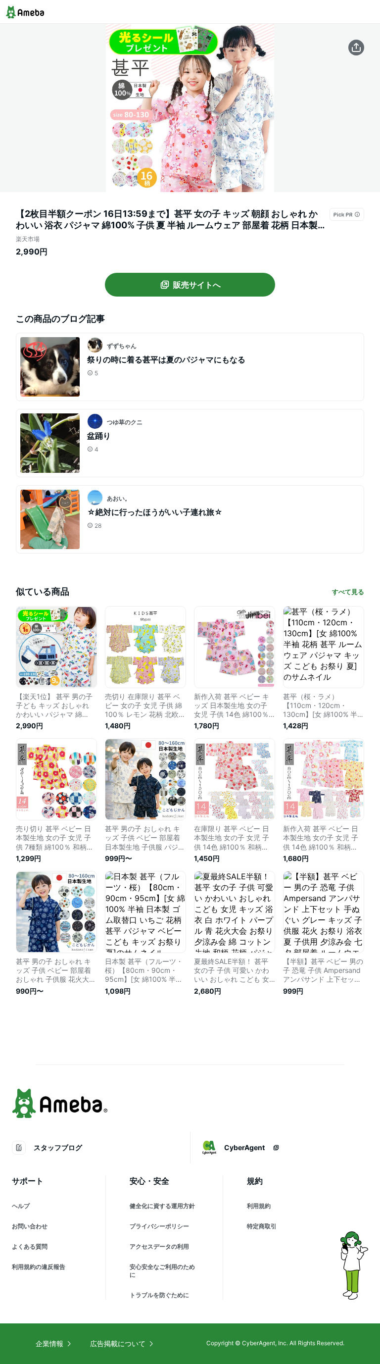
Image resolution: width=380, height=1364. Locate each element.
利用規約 (259, 1206)
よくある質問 (30, 1246)
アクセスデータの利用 (159, 1246)
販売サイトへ (197, 285)
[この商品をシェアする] (356, 47)
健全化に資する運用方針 (162, 1206)
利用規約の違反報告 (38, 1266)
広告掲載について (117, 1343)
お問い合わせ (30, 1226)
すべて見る (348, 592)
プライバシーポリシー (159, 1226)
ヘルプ (21, 1206)
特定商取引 (262, 1226)
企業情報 (49, 1343)
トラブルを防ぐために (159, 1295)
